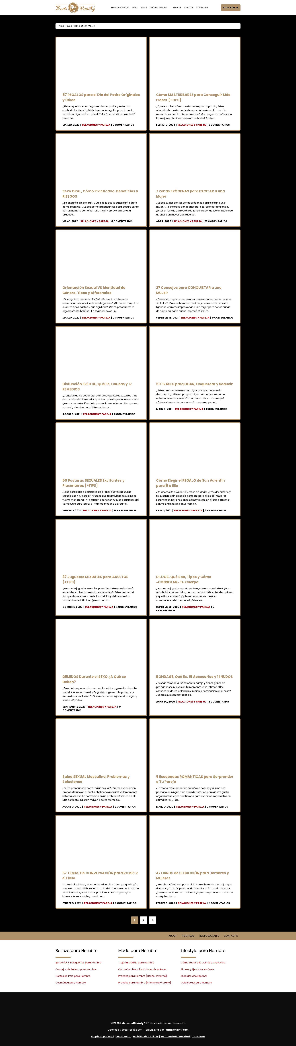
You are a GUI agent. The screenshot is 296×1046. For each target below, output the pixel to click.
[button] (215, 7)
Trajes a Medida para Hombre (136, 962)
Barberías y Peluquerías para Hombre (78, 962)
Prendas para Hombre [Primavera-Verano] (144, 982)
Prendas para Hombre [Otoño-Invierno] (142, 976)
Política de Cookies (145, 1036)
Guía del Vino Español (194, 976)
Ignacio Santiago (176, 1030)
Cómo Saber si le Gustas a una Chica (203, 962)
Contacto (198, 1036)
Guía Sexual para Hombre (196, 982)
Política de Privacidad (175, 1036)
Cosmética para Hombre (71, 982)
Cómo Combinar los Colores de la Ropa (142, 969)
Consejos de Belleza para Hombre (76, 969)
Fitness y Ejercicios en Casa (197, 969)
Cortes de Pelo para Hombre (73, 976)
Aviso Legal (123, 1036)
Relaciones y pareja (96, 125)
